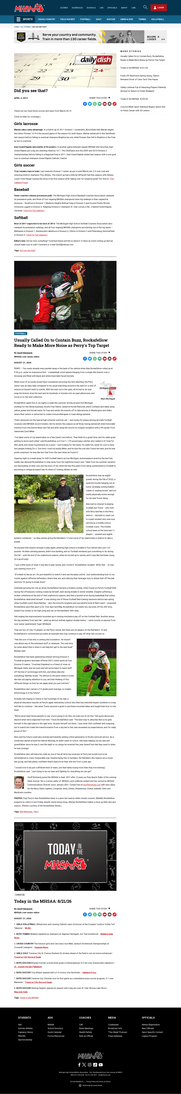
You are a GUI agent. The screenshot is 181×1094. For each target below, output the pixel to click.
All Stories (25, 27)
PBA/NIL (22, 1036)
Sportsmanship (25, 1039)
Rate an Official (86, 1036)
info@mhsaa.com (104, 1075)
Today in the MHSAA (29, 997)
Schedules (77, 8)
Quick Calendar (55, 1032)
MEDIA (112, 1017)
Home (16, 27)
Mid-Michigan (26, 811)
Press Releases (115, 1036)
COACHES (85, 1017)
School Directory (55, 1028)
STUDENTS (24, 1017)
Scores (64, 8)
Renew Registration (151, 1024)
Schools (91, 8)
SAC (20, 1024)
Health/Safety (85, 1032)
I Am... (134, 8)
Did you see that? (28, 250)
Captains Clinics (25, 1032)
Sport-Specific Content (152, 1032)
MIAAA (51, 1024)
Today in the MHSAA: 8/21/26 (134, 68)
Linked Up (19, 894)
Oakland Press (89, 972)
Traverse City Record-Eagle (27, 957)
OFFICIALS (148, 1017)
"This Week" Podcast (117, 1032)
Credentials (113, 1024)
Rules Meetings (86, 1028)
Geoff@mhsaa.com (92, 784)
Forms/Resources (56, 1036)
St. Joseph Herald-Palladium (28, 966)
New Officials (148, 1028)
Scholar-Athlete (25, 1028)
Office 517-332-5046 (77, 1075)
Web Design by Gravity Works (92, 1085)
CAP (81, 1024)
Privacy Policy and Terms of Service (98, 1082)
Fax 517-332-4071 (91, 1075)
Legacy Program (149, 1036)
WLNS (28, 928)
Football (20, 333)
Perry (36, 811)
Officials (112, 8)
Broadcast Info (115, 1028)
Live (102, 8)
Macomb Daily (21, 992)
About (124, 8)
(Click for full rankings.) (34, 210)
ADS (50, 1017)
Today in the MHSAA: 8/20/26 (134, 99)
